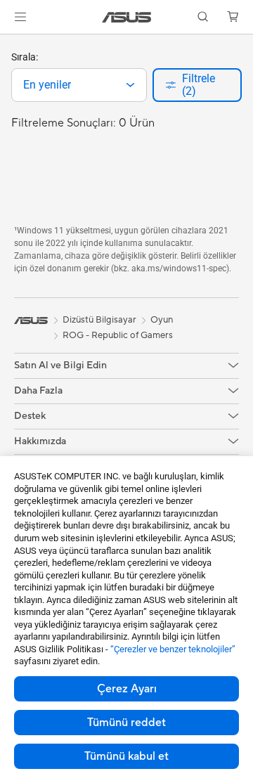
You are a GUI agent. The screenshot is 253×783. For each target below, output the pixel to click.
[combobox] (79, 85)
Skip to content (8, 43)
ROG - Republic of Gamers (118, 335)
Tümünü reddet (126, 723)
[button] (20, 17)
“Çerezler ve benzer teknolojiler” (172, 649)
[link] (127, 17)
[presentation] (130, 85)
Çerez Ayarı (127, 689)
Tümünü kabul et (126, 756)
